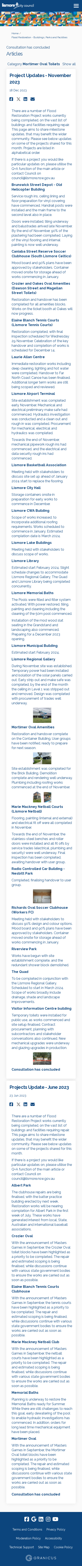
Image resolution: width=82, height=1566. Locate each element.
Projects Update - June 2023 (39, 1087)
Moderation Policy (28, 1538)
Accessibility (53, 1538)
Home (15, 33)
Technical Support (21, 1547)
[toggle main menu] (76, 5)
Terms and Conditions (27, 1529)
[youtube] (55, 1519)
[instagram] (48, 1519)
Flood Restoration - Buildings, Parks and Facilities (39, 37)
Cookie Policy (63, 1547)
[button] (11, 99)
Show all (69, 64)
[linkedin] (41, 1519)
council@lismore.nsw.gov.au (33, 178)
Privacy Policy (55, 1529)
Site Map (44, 1547)
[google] (33, 1519)
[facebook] (26, 1519)
